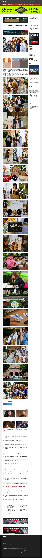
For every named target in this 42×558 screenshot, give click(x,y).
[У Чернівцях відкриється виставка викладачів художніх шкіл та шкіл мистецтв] (5, 506)
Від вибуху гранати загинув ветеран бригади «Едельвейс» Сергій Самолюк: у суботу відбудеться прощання (34, 106)
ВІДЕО (3, 554)
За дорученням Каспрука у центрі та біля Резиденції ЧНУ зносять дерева (23, 510)
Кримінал (20, 4)
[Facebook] (30, 1)
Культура (25, 4)
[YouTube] (32, 1)
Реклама (31, 4)
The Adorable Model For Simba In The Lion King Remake (22, 419)
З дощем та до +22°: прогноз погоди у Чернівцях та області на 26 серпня (34, 18)
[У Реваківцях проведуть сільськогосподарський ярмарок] (5, 510)
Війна (17, 4)
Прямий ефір (4, 4)
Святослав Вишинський (5, 548)
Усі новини (15, 500)
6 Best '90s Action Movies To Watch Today (21, 430)
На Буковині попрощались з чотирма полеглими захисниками (34, 26)
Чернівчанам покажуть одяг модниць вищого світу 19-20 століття (23, 506)
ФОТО (3, 555)
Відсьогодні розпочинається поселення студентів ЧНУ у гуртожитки (10, 514)
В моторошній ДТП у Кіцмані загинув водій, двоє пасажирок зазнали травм (34, 103)
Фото (14, 4)
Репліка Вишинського (7, 517)
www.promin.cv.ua (9, 539)
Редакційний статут (5, 547)
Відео (12, 4)
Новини (8, 4)
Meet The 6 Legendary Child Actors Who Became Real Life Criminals (8, 419)
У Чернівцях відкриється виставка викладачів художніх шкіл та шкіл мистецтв (10, 506)
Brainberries (4, 428)
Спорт (28, 4)
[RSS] (35, 1)
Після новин (5, 526)
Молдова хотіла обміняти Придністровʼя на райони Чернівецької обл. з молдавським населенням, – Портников (34, 100)
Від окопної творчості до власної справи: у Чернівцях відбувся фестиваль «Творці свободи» (34, 28)
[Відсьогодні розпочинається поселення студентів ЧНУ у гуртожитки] (5, 514)
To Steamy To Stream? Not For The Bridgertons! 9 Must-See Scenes (8, 430)
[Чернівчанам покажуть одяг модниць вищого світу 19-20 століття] (18, 506)
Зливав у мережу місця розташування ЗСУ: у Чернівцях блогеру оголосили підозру (34, 21)
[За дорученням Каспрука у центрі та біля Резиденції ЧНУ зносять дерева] (18, 510)
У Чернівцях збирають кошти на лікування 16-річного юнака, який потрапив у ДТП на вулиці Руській (33, 96)
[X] (33, 1)
